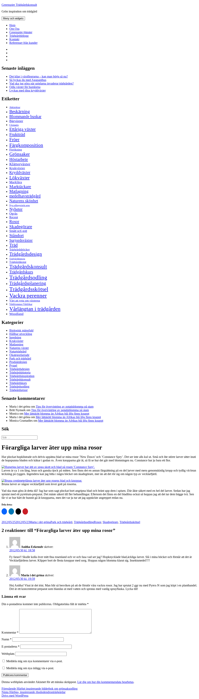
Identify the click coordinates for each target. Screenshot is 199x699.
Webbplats (8, 653)
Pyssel (13, 365)
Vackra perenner (28, 295)
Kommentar (10, 632)
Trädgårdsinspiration (21, 376)
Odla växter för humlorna (24, 87)
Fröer (14, 139)
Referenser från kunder (23, 42)
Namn (6, 639)
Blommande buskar (25, 116)
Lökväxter (19, 177)
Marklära (15, 182)
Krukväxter (17, 168)
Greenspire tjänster (20, 32)
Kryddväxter (19, 172)
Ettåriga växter (22, 129)
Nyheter (16, 209)
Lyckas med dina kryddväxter (27, 90)
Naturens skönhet (23, 200)
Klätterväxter (19, 164)
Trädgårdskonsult (28, 267)
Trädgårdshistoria (17, 259)
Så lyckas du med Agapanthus (27, 80)
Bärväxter (16, 121)
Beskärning (19, 111)
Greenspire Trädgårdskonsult (19, 4)
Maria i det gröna (40, 522)
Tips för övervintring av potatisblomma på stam (64, 406)
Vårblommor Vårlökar (20, 304)
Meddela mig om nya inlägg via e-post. (30, 668)
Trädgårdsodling (28, 277)
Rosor (14, 221)
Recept (13, 217)
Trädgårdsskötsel (28, 289)
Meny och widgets (13, 18)
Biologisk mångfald (21, 330)
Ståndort (16, 235)
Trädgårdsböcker (19, 249)
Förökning (15, 149)
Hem (12, 25)
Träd (13, 245)
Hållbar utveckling (20, 334)
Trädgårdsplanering (27, 283)
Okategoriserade (19, 355)
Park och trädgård (20, 358)
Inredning (15, 337)
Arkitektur (14, 107)
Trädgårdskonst (17, 262)
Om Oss (14, 28)
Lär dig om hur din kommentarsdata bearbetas (105, 682)
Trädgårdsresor (18, 390)
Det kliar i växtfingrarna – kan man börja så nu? (38, 76)
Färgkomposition (26, 145)
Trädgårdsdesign (25, 254)
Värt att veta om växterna (24, 300)
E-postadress (10, 646)
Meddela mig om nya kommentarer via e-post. (34, 661)
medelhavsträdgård (25, 196)
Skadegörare (20, 226)
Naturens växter (19, 348)
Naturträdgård (17, 351)
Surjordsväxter (21, 240)
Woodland (16, 314)
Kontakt (14, 39)
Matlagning (19, 191)
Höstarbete (18, 159)
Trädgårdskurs (21, 272)
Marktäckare (20, 186)
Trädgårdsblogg (19, 35)
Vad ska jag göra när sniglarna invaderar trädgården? (41, 83)
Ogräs (13, 213)
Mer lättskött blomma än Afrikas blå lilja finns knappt (56, 413)
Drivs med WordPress (15, 695)
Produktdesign (18, 362)
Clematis (14, 125)
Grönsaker (19, 154)
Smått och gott (18, 231)
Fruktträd (17, 134)
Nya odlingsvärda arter (19, 205)
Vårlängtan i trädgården (34, 309)
